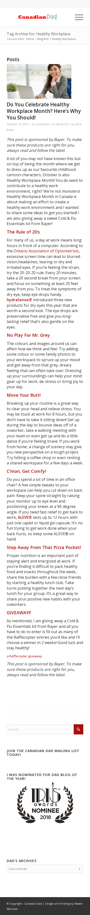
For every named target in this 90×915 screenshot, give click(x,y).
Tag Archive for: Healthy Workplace (38, 34)
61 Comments (40, 124)
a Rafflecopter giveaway (24, 656)
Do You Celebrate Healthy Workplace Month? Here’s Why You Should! (44, 111)
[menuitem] (76, 17)
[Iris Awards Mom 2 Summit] (45, 822)
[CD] (37, 17)
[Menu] (76, 17)
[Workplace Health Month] (39, 81)
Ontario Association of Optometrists (46, 251)
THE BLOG (62, 124)
